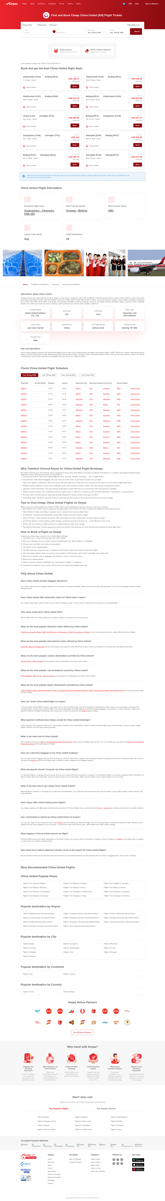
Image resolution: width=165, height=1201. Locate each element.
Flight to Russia (69, 992)
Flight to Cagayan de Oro (47, 1121)
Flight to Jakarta (43, 1125)
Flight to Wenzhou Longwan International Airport (40, 926)
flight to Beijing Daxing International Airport (36, 690)
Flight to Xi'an (68, 952)
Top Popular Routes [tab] (106, 1108)
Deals (106, 808)
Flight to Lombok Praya (83, 1129)
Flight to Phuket (116, 1121)
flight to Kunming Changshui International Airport (106, 690)
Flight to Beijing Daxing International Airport (38, 913)
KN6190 (24, 442)
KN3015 (24, 458)
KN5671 (24, 388)
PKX (90, 388)
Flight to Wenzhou (29, 956)
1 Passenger (41, 25)
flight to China (26, 661)
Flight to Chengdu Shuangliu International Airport (121, 918)
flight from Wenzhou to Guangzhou (55, 632)
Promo (99, 808)
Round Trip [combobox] (27, 25)
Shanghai (79, 399)
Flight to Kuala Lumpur (83, 1121)
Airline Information (54, 1174)
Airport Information (54, 1177)
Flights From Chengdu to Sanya (75, 896)
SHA (91, 448)
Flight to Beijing (28, 944)
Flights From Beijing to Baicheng (35, 887)
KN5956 (24, 448)
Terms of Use (96, 1168)
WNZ (119, 399)
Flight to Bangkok (81, 1117)
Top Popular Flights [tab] (58, 1108)
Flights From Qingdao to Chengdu (116, 883)
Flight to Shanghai (29, 952)
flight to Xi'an (37, 676)
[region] (82, 51)
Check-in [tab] (55, 284)
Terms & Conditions (98, 1171)
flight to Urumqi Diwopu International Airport (56, 742)
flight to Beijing (26, 676)
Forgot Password (75, 1162)
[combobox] (38, 33)
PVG (91, 399)
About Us (51, 1162)
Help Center (95, 1165)
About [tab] (25, 284)
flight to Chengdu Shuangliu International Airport (70, 690)
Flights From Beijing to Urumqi (74, 887)
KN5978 (24, 404)
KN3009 (24, 421)
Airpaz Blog (52, 1171)
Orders (84, 711)
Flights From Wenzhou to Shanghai (116, 892)
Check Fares (135, 388)
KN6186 (24, 437)
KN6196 (24, 394)
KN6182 (24, 426)
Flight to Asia (27, 974)
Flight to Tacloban (117, 1125)
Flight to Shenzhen (111, 944)
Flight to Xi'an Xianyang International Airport (79, 926)
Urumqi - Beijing (76, 210)
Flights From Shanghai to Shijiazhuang (77, 892)
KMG (119, 388)
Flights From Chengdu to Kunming (35, 896)
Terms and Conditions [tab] (71, 284)
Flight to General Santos (46, 1129)
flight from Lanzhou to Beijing (79, 632)
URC (111, 210)
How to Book (95, 1162)
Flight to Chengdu (110, 952)
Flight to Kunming (29, 948)
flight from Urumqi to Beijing (31, 632)
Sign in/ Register (75, 1159)
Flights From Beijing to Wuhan (115, 887)
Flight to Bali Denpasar (119, 1117)
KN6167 (24, 399)
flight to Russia (37, 661)
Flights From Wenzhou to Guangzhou (36, 892)
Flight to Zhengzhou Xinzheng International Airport (81, 922)
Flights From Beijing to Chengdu (75, 883)
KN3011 (24, 410)
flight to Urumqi (48, 676)
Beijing (78, 388)
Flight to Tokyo (116, 1129)
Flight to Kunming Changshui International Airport (122, 922)
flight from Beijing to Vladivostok (32, 647)
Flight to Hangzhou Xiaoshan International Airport (81, 918)
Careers (51, 1183)
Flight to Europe (69, 974)
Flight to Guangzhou (70, 944)
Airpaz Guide (95, 1159)
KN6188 (24, 453)
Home (50, 1159)
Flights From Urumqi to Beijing (34, 883)
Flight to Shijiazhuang (71, 948)
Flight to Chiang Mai (82, 1125)
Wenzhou (106, 399)
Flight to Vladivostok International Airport (37, 922)
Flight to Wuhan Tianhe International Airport (119, 913)
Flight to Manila (43, 1117)
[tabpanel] (82, 327)
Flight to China (28, 992)
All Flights (51, 1180)
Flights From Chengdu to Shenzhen (117, 896)
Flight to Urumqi (109, 948)
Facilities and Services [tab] (40, 284)
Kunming (106, 388)
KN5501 (24, 431)
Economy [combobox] (53, 25)
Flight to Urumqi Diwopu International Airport (39, 918)
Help (137, 4)
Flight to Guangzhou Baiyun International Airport (80, 913)
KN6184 (24, 415)
